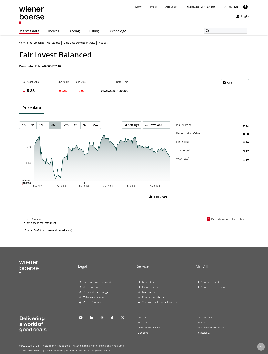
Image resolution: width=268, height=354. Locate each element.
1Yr (76, 125)
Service (143, 266)
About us (171, 7)
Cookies (201, 322)
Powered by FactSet (54, 350)
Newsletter (148, 282)
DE (225, 7)
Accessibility (203, 332)
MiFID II (202, 266)
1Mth (42, 125)
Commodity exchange (95, 292)
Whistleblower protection (210, 327)
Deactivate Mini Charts (201, 6)
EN (236, 7)
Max (95, 125)
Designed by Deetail (100, 350)
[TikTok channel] (112, 317)
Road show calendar (154, 297)
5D (32, 125)
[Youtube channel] (81, 317)
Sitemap (142, 322)
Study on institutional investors (160, 302)
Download (155, 125)
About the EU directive (213, 287)
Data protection (205, 317)
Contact (142, 317)
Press (153, 7)
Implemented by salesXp (77, 350)
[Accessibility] (245, 6)
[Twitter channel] (122, 317)
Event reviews (150, 287)
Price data (31, 107)
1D (24, 125)
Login (244, 16)
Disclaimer (143, 332)
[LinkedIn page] (91, 317)
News (138, 7)
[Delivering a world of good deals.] (33, 323)
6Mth (54, 125)
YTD (66, 125)
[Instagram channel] (102, 317)
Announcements (92, 287)
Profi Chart (159, 197)
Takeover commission (95, 297)
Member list (149, 292)
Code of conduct (92, 302)
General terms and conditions (100, 282)
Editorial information (149, 327)
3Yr (85, 125)
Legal (82, 266)
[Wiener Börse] (31, 14)
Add (229, 83)
